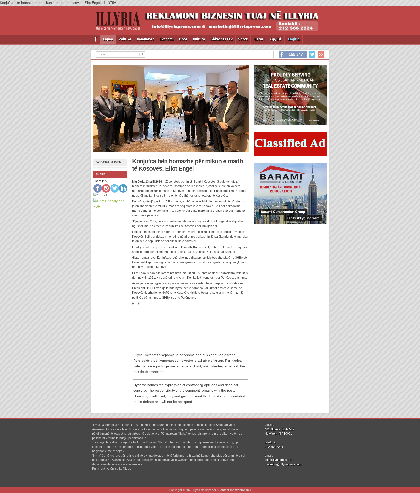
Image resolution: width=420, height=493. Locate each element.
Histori (258, 39)
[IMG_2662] (290, 124)
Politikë (125, 39)
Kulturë (199, 39)
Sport (243, 39)
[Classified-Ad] (290, 155)
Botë (183, 39)
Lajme (108, 39)
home (95, 39)
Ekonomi (166, 39)
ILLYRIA (120, 23)
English (294, 39)
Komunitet (145, 39)
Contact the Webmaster (234, 490)
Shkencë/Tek (222, 39)
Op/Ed (275, 39)
